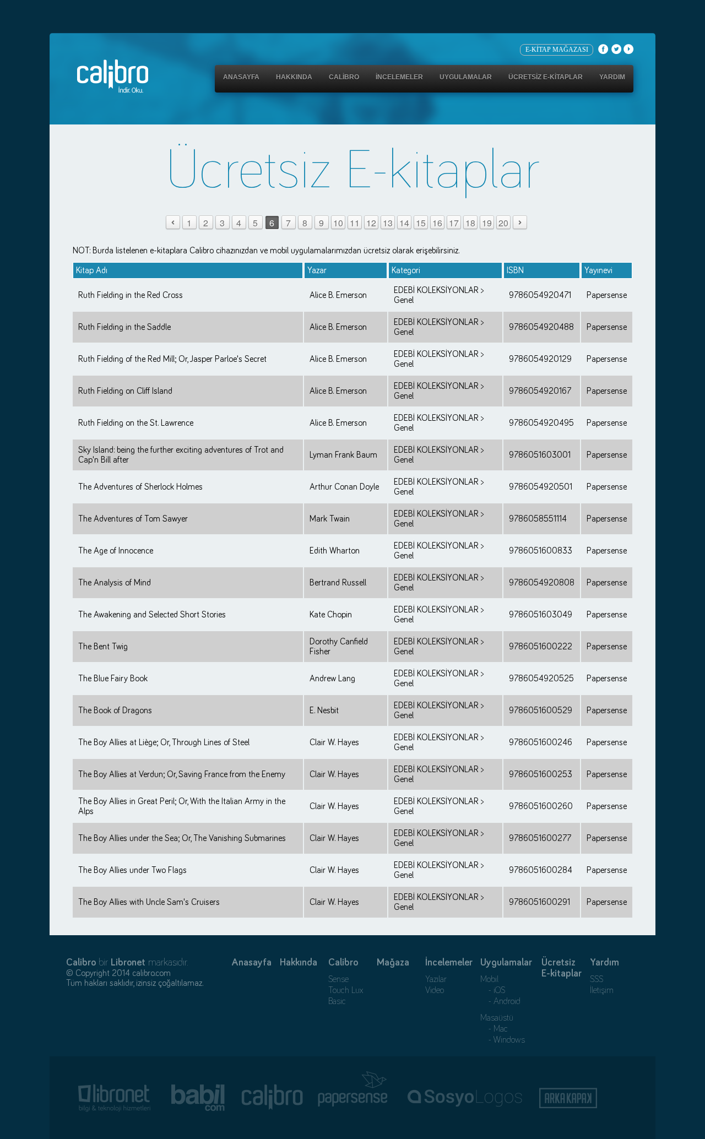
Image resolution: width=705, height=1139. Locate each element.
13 (388, 222)
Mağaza (393, 963)
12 (371, 222)
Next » (519, 222)
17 (454, 222)
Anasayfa (251, 963)
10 (338, 222)
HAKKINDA (294, 77)
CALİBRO (344, 77)
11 (355, 222)
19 (487, 222)
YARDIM (612, 77)
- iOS (492, 990)
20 (503, 222)
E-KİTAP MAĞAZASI (556, 49)
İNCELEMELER (399, 77)
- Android (500, 1001)
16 (437, 222)
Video (434, 990)
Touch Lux (345, 990)
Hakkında (298, 963)
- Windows (502, 1039)
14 (404, 222)
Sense (338, 979)
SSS (596, 979)
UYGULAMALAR (466, 77)
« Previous (172, 222)
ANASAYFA (241, 77)
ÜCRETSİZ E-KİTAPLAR (545, 77)
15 (421, 222)
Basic (337, 1001)
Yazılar (436, 979)
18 (470, 222)
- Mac (494, 1028)
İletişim (602, 990)
